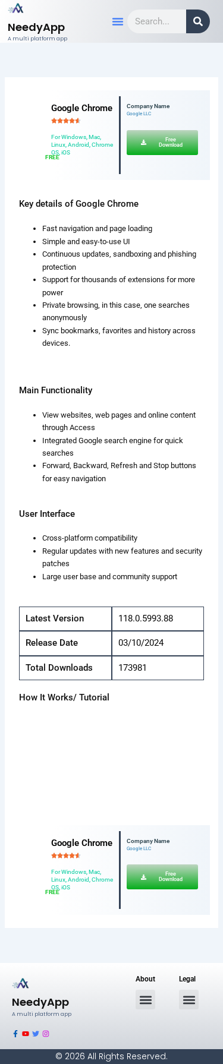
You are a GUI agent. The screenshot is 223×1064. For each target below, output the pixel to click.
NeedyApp (36, 27)
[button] (118, 21)
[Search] (198, 21)
